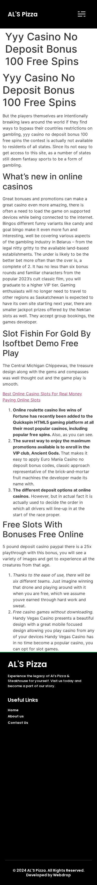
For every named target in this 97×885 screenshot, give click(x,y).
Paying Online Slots (21, 399)
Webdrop (62, 875)
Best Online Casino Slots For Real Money (42, 393)
